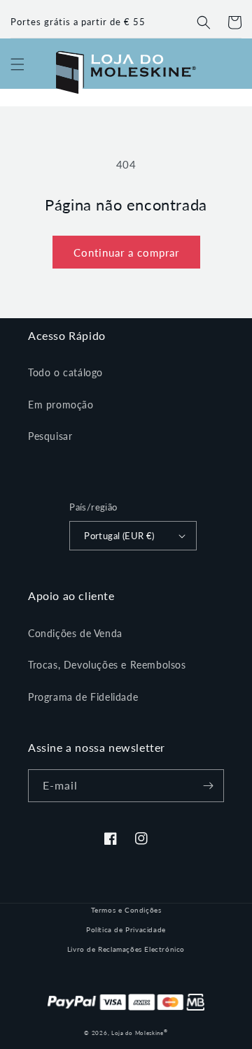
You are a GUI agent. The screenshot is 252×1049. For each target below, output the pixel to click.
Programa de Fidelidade (83, 697)
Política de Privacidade (126, 929)
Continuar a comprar (126, 252)
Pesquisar (50, 436)
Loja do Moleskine (139, 1032)
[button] (203, 22)
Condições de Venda (75, 633)
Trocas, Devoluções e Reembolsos (107, 665)
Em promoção (61, 405)
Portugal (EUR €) (119, 535)
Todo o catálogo (65, 372)
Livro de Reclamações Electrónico (126, 949)
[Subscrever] (207, 785)
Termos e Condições (126, 910)
